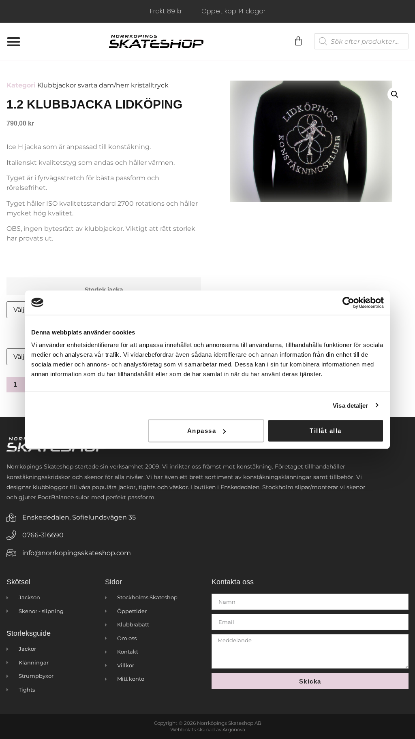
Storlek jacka (104, 289)
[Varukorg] (297, 41)
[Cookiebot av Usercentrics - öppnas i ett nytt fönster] (348, 302)
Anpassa (201, 430)
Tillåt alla (326, 430)
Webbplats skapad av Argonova (207, 729)
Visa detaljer (350, 405)
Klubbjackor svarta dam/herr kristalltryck (103, 85)
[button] (13, 41)
